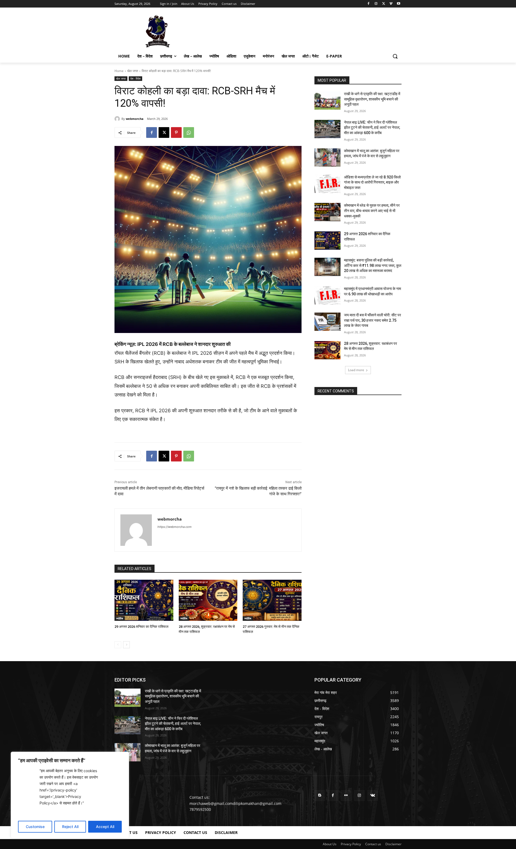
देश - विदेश (135, 78)
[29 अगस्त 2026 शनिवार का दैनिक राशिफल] (143, 600)
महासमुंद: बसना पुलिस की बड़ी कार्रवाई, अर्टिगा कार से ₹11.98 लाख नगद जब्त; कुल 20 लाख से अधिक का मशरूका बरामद (372, 265)
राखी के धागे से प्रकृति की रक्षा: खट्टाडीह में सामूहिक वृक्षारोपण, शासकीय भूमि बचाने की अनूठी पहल (372, 99)
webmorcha (135, 119)
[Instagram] (376, 4)
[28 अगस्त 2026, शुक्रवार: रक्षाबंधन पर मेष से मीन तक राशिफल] (208, 600)
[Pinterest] (176, 132)
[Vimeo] (391, 4)
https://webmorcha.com (174, 527)
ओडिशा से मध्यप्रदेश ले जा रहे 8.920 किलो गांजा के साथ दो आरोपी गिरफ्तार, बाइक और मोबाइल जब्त (372, 182)
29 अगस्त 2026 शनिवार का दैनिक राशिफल (141, 627)
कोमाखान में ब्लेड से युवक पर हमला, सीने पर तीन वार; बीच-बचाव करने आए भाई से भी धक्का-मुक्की (372, 210)
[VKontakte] (372, 795)
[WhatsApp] (188, 132)
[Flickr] (346, 795)
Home (119, 71)
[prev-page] (117, 644)
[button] (395, 56)
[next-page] (126, 644)
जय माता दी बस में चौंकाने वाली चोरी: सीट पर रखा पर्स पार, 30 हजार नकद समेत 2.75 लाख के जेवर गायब (372, 320)
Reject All (70, 826)
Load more (356, 370)
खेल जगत (132, 71)
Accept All (105, 826)
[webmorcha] (117, 118)
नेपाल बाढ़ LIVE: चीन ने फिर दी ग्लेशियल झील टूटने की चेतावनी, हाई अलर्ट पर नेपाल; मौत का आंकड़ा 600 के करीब (372, 127)
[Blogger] (319, 795)
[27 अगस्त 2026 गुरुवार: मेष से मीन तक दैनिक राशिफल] (272, 600)
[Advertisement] (298, 31)
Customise (35, 826)
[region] (70, 795)
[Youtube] (398, 4)
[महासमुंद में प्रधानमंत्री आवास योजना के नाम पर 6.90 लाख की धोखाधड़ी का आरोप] (327, 295)
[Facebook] (369, 4)
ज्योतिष (119, 618)
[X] (384, 4)
